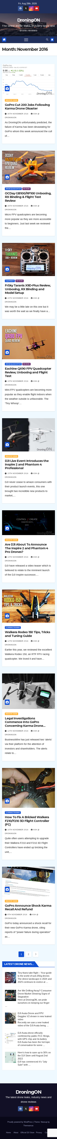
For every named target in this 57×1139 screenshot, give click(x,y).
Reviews (26, 188)
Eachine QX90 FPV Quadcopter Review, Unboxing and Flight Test (28, 372)
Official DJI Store (27, 1132)
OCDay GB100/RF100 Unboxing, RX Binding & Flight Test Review (28, 197)
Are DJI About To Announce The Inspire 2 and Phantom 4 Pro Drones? (26, 548)
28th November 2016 (18, 206)
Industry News (11, 100)
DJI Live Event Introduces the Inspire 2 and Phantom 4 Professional (27, 464)
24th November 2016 (18, 298)
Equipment (10, 281)
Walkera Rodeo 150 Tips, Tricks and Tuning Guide (27, 634)
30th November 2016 (18, 114)
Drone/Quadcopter (13, 188)
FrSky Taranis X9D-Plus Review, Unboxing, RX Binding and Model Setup (28, 289)
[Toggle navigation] (26, 39)
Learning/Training (13, 627)
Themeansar (28, 1126)
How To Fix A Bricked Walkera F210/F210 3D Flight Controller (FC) (27, 820)
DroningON (28, 20)
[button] (47, 39)
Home (8, 1132)
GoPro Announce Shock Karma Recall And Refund (28, 907)
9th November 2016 (17, 915)
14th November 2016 (18, 557)
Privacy (39, 1132)
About (16, 1132)
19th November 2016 (18, 381)
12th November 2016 (18, 641)
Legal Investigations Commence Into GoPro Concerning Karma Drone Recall (24, 723)
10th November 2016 (18, 830)
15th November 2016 (18, 473)
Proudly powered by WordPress (20, 1122)
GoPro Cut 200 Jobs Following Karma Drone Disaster (27, 106)
